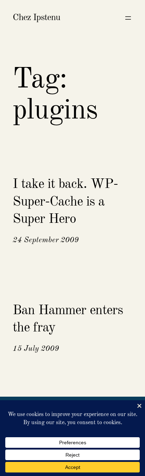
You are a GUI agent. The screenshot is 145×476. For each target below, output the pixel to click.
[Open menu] (128, 18)
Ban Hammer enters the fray (68, 319)
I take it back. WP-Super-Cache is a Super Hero (65, 202)
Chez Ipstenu (36, 17)
